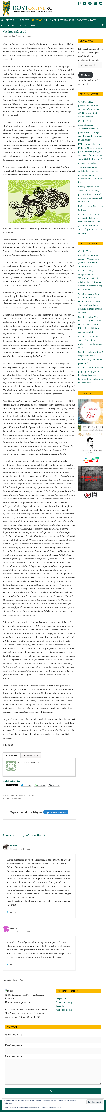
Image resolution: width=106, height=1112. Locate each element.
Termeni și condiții (64, 1002)
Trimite (53, 1091)
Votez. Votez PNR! (13, 798)
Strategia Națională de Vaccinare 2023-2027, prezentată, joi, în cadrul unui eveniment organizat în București (90, 194)
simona (13, 845)
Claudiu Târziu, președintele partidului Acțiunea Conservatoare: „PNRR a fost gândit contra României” (89, 109)
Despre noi (61, 998)
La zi (53, 20)
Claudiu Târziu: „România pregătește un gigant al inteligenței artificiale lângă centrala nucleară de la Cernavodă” (90, 375)
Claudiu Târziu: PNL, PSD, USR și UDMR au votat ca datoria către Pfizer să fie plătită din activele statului (89, 324)
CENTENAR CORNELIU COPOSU (20, 795)
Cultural (12, 20)
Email (13, 1045)
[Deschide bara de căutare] (103, 25)
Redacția (60, 1005)
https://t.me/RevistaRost (56, 812)
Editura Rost (9, 25)
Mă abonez (85, 75)
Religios (37, 20)
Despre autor (12, 755)
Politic (24, 20)
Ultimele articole (31, 755)
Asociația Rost (86, 20)
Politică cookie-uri (55, 1108)
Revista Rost (66, 20)
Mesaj (13, 1056)
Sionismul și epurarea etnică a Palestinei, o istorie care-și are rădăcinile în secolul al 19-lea (90, 175)
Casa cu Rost (28, 25)
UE (46, 20)
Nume (13, 1034)
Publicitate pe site (64, 1009)
